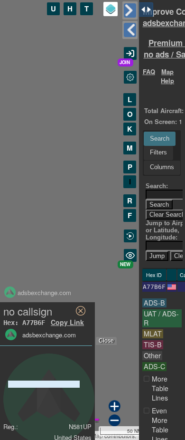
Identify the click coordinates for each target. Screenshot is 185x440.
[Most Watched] (130, 255)
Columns (162, 167)
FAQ (149, 71)
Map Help (167, 76)
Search (159, 138)
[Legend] (110, 9)
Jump (157, 255)
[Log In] (130, 53)
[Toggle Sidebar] (130, 10)
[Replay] (130, 236)
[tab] (160, 139)
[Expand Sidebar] (130, 30)
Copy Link (67, 322)
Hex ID (154, 274)
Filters (158, 152)
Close (106, 340)
